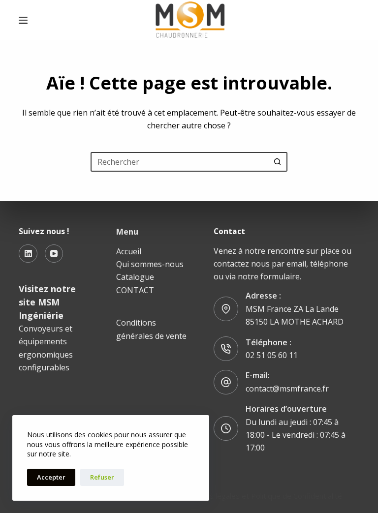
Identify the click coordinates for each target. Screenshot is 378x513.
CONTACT (135, 290)
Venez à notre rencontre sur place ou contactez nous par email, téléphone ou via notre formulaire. (282, 263)
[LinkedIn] (28, 253)
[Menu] (23, 20)
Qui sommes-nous (150, 264)
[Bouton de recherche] (277, 162)
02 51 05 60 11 (272, 355)
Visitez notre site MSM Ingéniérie (47, 302)
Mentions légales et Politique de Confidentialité (262, 496)
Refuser (102, 477)
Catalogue (135, 277)
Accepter (51, 477)
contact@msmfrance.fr (287, 388)
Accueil (128, 251)
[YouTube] (54, 253)
